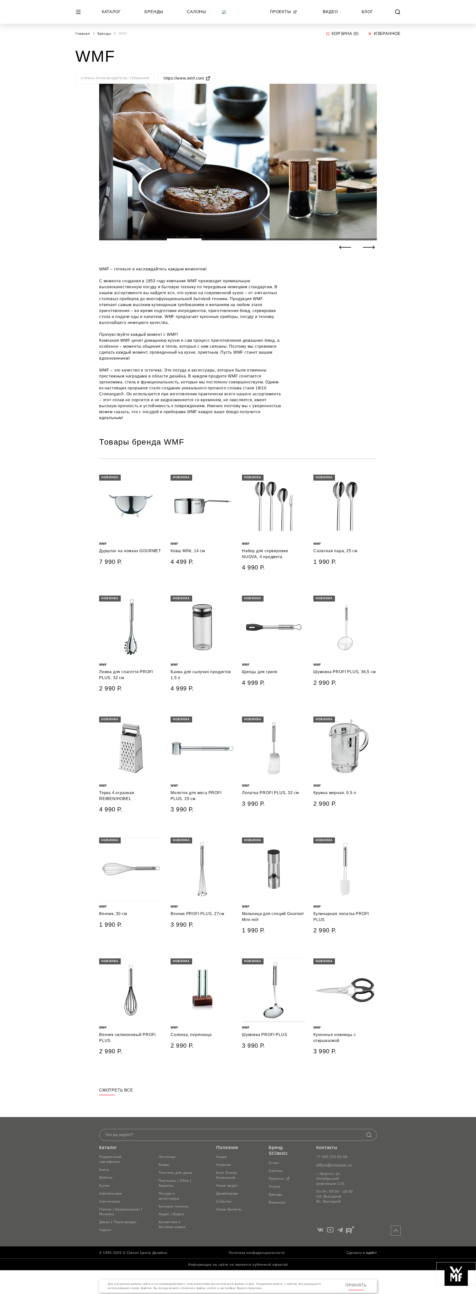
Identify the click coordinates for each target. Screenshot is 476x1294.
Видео (330, 12)
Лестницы (167, 1157)
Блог (367, 12)
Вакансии (277, 1202)
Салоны (196, 12)
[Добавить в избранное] (159, 479)
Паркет (105, 1230)
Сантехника (109, 1201)
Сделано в (355, 1253)
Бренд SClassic (278, 1150)
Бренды (154, 12)
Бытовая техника (174, 1206)
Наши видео (227, 1185)
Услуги (274, 1186)
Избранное (387, 33)
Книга (104, 1170)
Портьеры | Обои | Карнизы (175, 1183)
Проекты (280, 12)
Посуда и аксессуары (169, 1195)
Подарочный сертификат (110, 1159)
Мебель (106, 1177)
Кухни (104, 1185)
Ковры (164, 1165)
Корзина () (345, 33)
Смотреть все (116, 1090)
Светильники (110, 1193)
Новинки (223, 1165)
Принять (356, 1285)
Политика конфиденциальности (257, 1253)
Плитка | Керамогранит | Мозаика (121, 1211)
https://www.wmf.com (184, 78)
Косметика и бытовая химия (172, 1224)
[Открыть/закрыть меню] (78, 12)
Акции (221, 1157)
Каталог (111, 12)
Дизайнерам (227, 1193)
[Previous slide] (345, 247)
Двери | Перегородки (117, 1222)
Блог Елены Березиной (226, 1175)
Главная (82, 33)
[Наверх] (396, 1231)
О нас (274, 1163)
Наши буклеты (228, 1209)
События (224, 1201)
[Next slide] (369, 247)
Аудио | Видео (171, 1214)
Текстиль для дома (175, 1173)
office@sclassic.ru (334, 1165)
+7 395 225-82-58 (331, 1157)
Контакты (326, 1147)
